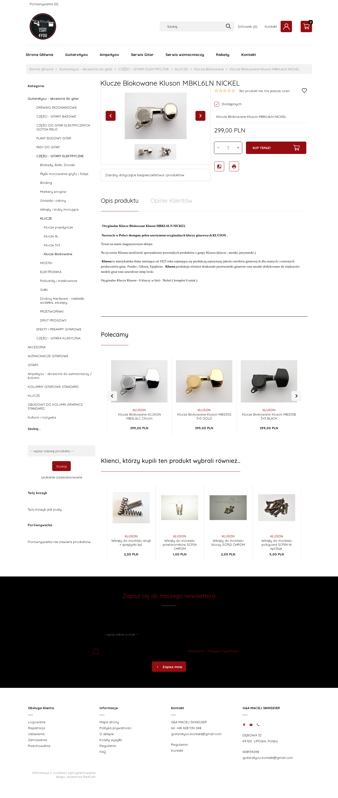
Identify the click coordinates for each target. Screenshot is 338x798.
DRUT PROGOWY (53, 320)
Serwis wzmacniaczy (185, 54)
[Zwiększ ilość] (238, 148)
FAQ (102, 752)
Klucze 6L (51, 236)
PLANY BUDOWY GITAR (53, 138)
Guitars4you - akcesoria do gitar (53, 98)
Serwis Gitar (142, 54)
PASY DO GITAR (48, 147)
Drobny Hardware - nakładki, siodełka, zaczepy (62, 300)
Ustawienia (36, 734)
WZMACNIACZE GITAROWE (48, 356)
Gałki (44, 290)
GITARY (33, 365)
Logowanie (37, 722)
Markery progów (53, 192)
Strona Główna (39, 54)
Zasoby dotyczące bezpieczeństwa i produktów (144, 175)
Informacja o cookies (48, 773)
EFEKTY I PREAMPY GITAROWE (58, 329)
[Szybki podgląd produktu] (160, 362)
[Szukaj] (228, 26)
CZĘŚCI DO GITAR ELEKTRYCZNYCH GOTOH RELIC (63, 127)
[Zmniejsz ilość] (218, 148)
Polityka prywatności (115, 728)
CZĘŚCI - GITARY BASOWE (56, 116)
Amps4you (109, 54)
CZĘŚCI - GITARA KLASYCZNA (58, 338)
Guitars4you (76, 54)
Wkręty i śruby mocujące (59, 209)
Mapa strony (109, 722)
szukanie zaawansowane (61, 477)
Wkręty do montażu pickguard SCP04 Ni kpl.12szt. (276, 544)
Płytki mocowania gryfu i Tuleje (64, 174)
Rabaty (222, 54)
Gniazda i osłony (53, 200)
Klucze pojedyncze (58, 227)
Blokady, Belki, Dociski (57, 165)
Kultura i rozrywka (42, 417)
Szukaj (61, 466)
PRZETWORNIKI (52, 311)
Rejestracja (36, 728)
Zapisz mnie (172, 667)
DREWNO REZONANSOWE (56, 107)
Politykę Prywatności (223, 651)
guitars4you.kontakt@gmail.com (196, 734)
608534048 (250, 752)
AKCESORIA (37, 347)
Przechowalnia (39, 746)
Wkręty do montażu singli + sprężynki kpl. (131, 543)
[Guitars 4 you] (41, 26)
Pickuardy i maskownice (58, 281)
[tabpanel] (204, 264)
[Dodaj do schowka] (160, 372)
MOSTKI (46, 263)
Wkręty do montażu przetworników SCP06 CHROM (179, 544)
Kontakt (248, 54)
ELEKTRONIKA (50, 272)
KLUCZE (46, 218)
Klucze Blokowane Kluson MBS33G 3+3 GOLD (204, 416)
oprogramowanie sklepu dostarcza (76, 775)
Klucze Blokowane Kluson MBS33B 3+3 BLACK (269, 416)
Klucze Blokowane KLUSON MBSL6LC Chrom (139, 416)
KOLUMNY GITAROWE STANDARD (53, 387)
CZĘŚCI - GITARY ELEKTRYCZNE (60, 156)
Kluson (139, 410)
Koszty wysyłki (110, 740)
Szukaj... (34, 429)
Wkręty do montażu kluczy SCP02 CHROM (228, 543)
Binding (46, 183)
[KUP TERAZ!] (159, 395)
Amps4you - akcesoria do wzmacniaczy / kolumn (60, 376)
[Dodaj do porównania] (160, 382)
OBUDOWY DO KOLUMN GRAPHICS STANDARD (55, 406)
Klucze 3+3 (52, 245)
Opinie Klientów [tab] (171, 200)
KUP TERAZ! (262, 148)
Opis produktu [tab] (120, 200)
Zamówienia (37, 740)
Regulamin (196, 651)
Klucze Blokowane (58, 254)
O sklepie (106, 734)
